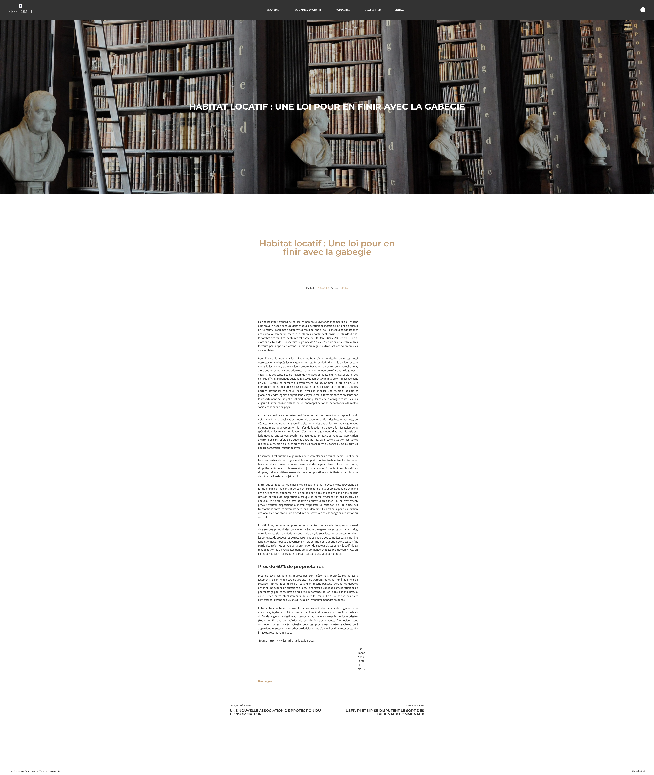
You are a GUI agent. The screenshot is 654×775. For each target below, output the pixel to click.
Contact (400, 9)
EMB (643, 771)
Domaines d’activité (308, 9)
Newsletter (372, 9)
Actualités (343, 9)
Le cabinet (274, 9)
